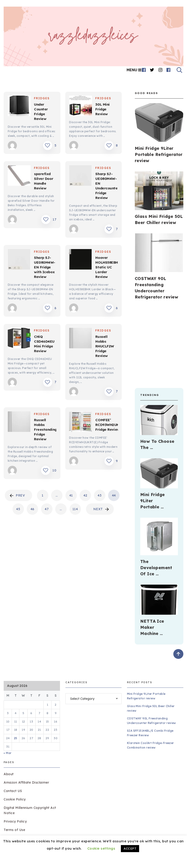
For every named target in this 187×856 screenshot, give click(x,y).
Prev (20, 495)
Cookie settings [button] (101, 848)
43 (99, 495)
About (9, 774)
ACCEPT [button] (130, 848)
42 (85, 495)
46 (32, 509)
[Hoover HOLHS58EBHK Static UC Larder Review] (80, 260)
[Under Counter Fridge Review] (19, 106)
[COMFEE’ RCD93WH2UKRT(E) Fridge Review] (80, 422)
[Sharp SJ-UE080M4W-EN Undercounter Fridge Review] (80, 176)
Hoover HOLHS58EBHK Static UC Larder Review (107, 267)
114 (75, 509)
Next (98, 509)
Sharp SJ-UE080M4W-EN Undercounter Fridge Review (107, 186)
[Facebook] (144, 70)
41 (71, 495)
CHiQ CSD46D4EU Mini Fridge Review (44, 343)
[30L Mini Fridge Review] (80, 106)
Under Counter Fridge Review (41, 111)
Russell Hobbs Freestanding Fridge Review (45, 429)
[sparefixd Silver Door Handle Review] (19, 176)
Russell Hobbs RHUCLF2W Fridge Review (104, 346)
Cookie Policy (15, 799)
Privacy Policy (15, 821)
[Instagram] (160, 70)
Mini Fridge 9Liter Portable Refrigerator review (159, 154)
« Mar (7, 753)
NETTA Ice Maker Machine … (152, 627)
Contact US (13, 791)
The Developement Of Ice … (156, 567)
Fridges (42, 98)
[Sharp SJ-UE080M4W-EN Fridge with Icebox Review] (19, 260)
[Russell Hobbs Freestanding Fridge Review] (19, 422)
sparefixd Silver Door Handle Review (43, 181)
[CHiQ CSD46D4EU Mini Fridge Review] (19, 339)
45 (18, 509)
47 (47, 509)
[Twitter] (152, 70)
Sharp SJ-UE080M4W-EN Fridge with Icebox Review (44, 267)
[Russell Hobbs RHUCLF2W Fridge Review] (80, 339)
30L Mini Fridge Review (102, 109)
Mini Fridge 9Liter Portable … (152, 501)
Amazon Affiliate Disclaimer (26, 782)
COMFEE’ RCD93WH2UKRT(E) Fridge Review (111, 425)
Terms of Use (14, 830)
